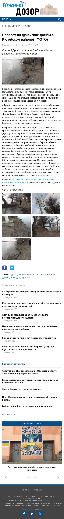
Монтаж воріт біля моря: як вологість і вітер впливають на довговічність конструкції (31, 305)
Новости (28, 26)
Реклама (25, 489)
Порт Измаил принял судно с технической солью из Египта (30, 398)
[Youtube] (40, 513)
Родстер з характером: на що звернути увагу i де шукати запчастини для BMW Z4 (28, 348)
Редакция (37, 489)
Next (58, 477)
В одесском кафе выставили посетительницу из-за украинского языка (30, 381)
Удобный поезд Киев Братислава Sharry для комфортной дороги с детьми (25, 316)
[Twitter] (32, 513)
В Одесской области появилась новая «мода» (27, 406)
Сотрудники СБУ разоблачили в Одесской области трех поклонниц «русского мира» (29, 372)
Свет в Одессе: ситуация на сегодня (22, 388)
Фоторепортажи (32, 423)
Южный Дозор (11, 26)
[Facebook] (24, 513)
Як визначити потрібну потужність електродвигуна (29, 337)
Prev (6, 477)
